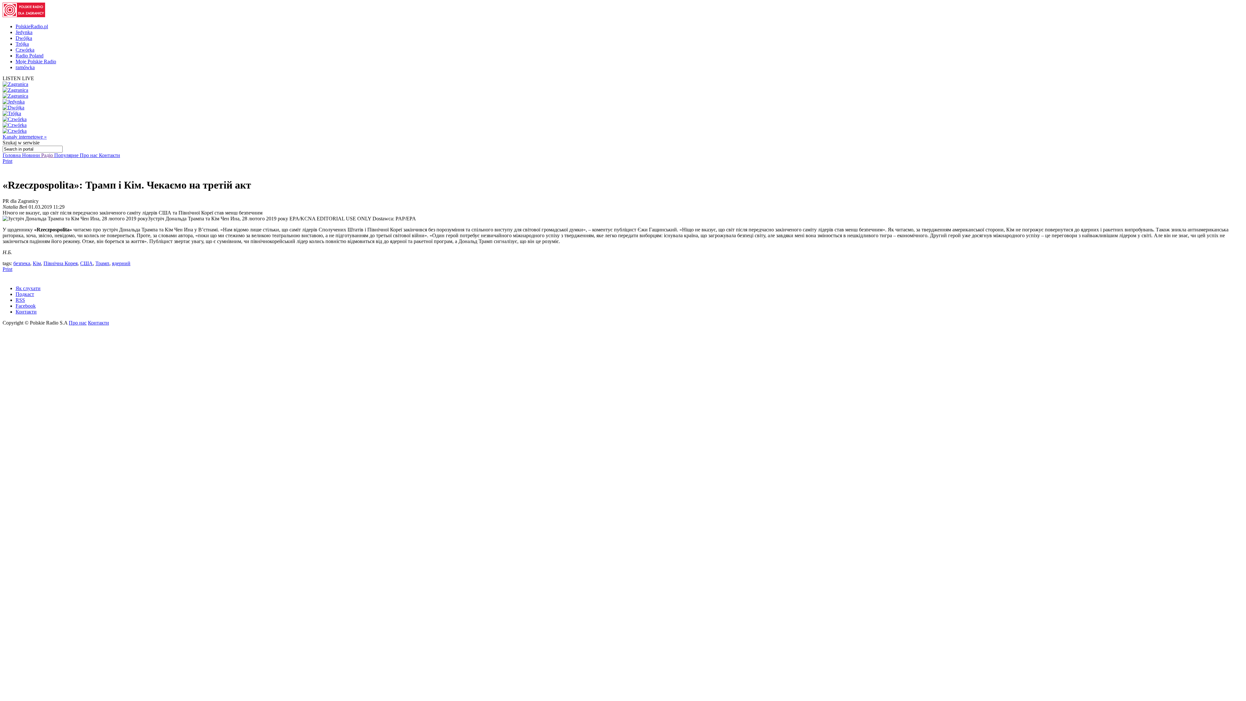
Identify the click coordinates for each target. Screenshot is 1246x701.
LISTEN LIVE (18, 78)
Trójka (22, 44)
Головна (12, 155)
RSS (20, 300)
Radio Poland (29, 55)
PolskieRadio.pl (32, 26)
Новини (31, 155)
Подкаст (25, 294)
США (86, 263)
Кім (37, 263)
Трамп (102, 263)
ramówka (25, 67)
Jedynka (24, 32)
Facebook (26, 306)
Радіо (47, 155)
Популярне (67, 155)
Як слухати (28, 288)
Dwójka (24, 38)
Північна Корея (60, 263)
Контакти (109, 155)
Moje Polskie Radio (36, 61)
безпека (21, 263)
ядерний (121, 263)
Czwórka (25, 50)
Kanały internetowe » (25, 137)
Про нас (89, 155)
